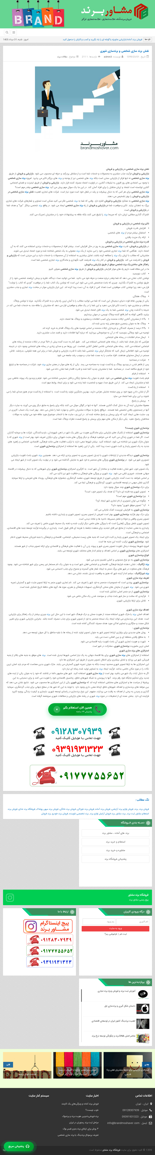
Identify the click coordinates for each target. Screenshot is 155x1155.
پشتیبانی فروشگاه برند (115, 859)
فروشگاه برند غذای (27, 809)
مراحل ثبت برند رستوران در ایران (83, 1123)
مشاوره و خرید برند (115, 850)
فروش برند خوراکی (85, 809)
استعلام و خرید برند (115, 842)
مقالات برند (62, 57)
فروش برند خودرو (60, 814)
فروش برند (144, 809)
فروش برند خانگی (68, 809)
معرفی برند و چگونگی (132, 39)
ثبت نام (123, 934)
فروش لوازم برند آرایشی (122, 809)
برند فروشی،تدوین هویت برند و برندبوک (80, 1116)
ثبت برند (131, 814)
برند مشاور (121, 814)
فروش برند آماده (102, 809)
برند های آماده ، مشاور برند (115, 833)
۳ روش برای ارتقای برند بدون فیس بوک (80, 1129)
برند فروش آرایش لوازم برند (102, 814)
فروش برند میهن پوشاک (47, 809)
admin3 (108, 57)
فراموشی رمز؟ (111, 934)
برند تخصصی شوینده (79, 814)
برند (147, 178)
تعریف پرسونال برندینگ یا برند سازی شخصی (78, 1135)
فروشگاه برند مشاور (111, 1150)
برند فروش (46, 814)
